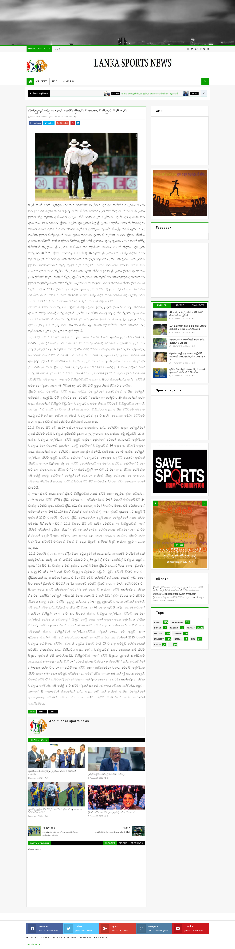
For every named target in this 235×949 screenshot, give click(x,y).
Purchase (101, 938)
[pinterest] (204, 49)
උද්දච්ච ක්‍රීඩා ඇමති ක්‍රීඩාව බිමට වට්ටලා (190, 93)
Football (159, 633)
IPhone (73, 938)
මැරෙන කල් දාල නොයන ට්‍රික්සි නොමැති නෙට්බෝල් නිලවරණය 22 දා (188, 356)
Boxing (157, 628)
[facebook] (188, 49)
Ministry (68, 81)
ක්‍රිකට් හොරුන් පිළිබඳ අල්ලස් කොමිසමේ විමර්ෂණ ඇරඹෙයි (121, 93)
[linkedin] (207, 49)
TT (170, 644)
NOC (54, 81)
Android (60, 938)
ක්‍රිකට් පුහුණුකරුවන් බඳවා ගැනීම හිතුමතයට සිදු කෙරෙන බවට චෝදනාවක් (55, 811)
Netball (178, 639)
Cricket (41, 81)
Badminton (177, 622)
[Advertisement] (96, 22)
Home (57, 49)
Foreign (177, 633)
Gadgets (33, 938)
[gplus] (196, 49)
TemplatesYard (34, 944)
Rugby (157, 644)
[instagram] (200, 49)
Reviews (86, 938)
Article (42, 711)
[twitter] (192, 49)
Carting (174, 628)
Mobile (46, 938)
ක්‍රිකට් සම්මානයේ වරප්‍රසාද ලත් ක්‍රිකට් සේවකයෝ (111, 812)
